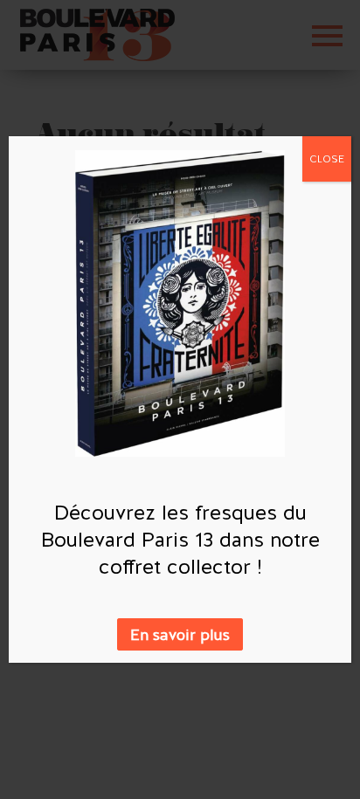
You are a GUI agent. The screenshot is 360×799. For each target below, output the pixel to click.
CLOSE (326, 159)
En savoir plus (180, 634)
